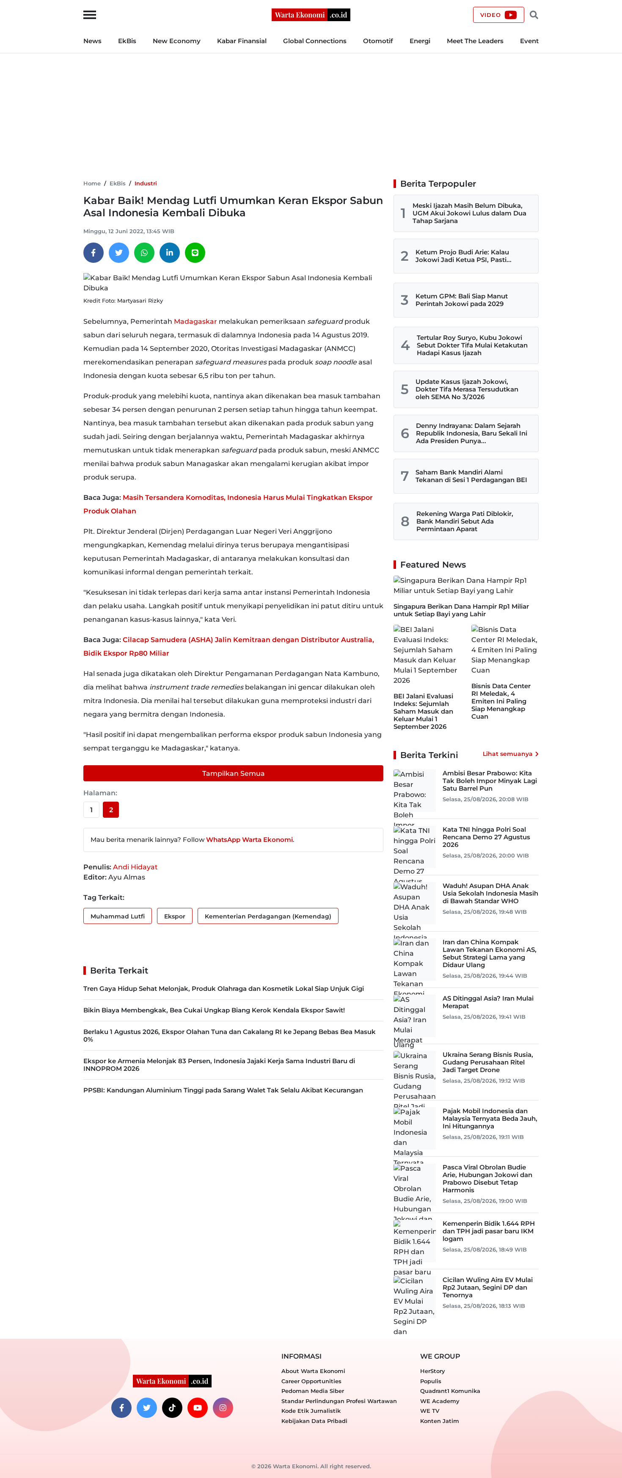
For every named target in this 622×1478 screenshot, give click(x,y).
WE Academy (440, 1401)
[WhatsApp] (144, 253)
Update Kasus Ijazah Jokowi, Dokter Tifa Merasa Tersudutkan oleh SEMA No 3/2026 (467, 389)
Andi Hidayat (135, 867)
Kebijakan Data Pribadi (314, 1420)
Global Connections (315, 41)
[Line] (195, 253)
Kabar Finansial (242, 41)
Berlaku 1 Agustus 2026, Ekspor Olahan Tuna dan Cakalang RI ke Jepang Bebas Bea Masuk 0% (229, 1035)
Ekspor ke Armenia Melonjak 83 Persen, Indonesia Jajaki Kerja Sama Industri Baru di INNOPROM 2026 (219, 1065)
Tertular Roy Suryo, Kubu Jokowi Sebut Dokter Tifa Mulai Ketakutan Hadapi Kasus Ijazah (472, 345)
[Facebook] (93, 253)
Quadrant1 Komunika (450, 1390)
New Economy (177, 41)
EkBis (127, 41)
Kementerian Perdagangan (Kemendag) (268, 916)
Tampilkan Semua (233, 773)
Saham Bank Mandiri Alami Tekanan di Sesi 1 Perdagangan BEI (471, 476)
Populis (430, 1381)
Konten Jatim (439, 1420)
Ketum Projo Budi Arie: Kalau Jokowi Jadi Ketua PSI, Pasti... (464, 256)
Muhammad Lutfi (118, 916)
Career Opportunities (311, 1381)
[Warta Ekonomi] (311, 14)
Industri (146, 183)
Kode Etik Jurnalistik (311, 1410)
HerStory (432, 1371)
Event (529, 41)
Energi (420, 41)
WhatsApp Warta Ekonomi (249, 840)
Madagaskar (195, 321)
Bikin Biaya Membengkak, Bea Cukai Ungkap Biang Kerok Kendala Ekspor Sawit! (214, 1010)
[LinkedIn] (170, 253)
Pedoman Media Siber (312, 1390)
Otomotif (378, 41)
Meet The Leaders (475, 41)
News (92, 41)
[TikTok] (172, 1408)
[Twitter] (119, 253)
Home (92, 183)
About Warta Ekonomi (313, 1371)
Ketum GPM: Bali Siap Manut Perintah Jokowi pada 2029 (462, 300)
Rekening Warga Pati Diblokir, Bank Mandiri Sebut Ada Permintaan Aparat (464, 521)
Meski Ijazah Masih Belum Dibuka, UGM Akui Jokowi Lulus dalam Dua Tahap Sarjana (469, 213)
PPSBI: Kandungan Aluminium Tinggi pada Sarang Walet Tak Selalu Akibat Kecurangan (223, 1090)
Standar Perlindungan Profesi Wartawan (339, 1401)
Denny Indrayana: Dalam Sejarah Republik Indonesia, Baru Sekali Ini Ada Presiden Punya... (471, 433)
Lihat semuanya (508, 754)
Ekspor (174, 916)
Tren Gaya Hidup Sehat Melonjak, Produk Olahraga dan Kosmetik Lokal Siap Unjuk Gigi (223, 988)
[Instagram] (223, 1408)
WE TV (429, 1410)
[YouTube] (197, 1408)
